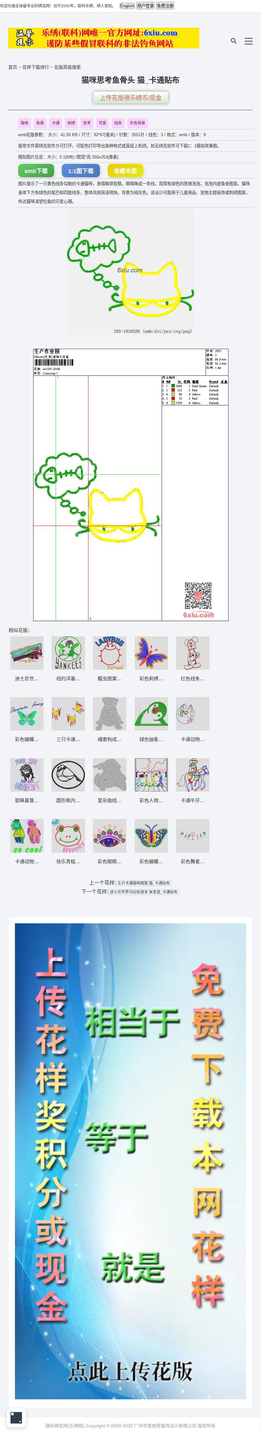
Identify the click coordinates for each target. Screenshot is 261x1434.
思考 (87, 123)
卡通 (56, 123)
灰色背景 (137, 123)
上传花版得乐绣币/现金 (131, 98)
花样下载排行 (36, 67)
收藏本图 (125, 171)
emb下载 (36, 171)
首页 (12, 67)
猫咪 (24, 123)
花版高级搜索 (67, 67)
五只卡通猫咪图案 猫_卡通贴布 (143, 883)
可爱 (102, 123)
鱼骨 (40, 123)
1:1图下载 (81, 171)
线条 (118, 123)
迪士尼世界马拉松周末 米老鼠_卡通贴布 (144, 892)
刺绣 (71, 123)
